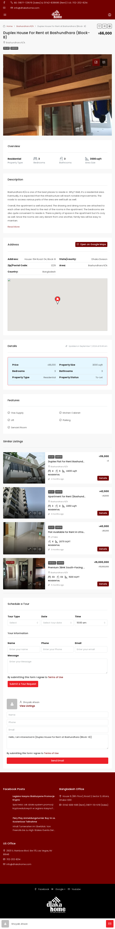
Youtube (76, 889)
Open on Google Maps (93, 244)
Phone (45, 643)
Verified (14, 48)
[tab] (96, 62)
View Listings (27, 705)
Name (11, 643)
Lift (12, 420)
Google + (60, 889)
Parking (67, 420)
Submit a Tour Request (23, 684)
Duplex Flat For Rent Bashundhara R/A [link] (71, 461)
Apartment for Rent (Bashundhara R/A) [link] (72, 496)
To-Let (6, 48)
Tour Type (14, 616)
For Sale (52, 563)
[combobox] (24, 623)
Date (44, 616)
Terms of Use (55, 677)
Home (10, 26)
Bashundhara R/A (25, 26)
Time (78, 616)
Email (78, 643)
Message (13, 655)
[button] (99, 26)
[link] (24, 468)
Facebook (43, 889)
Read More (14, 226)
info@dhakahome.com (18, 864)
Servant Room (19, 427)
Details (103, 478)
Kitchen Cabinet (71, 412)
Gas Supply (17, 412)
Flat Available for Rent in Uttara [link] (67, 532)
